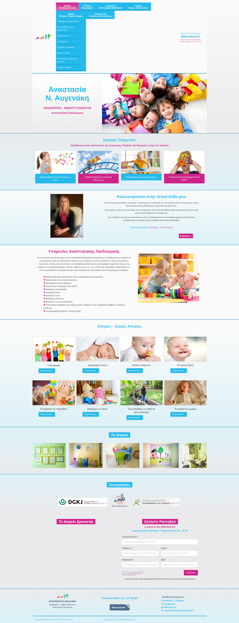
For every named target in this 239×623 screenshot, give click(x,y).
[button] (109, 465)
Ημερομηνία (128, 560)
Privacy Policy (136, 573)
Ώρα (163, 560)
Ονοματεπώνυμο (130, 537)
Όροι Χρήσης (67, 619)
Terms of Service (127, 575)
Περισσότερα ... (47, 371)
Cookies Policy (56, 619)
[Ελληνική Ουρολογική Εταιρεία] (120, 507)
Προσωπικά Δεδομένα (42, 619)
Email (164, 548)
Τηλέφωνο (127, 548)
